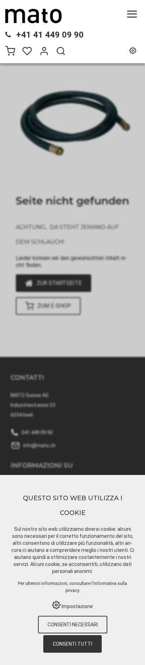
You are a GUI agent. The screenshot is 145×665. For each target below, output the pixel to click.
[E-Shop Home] (33, 15)
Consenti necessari (73, 624)
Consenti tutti (72, 644)
